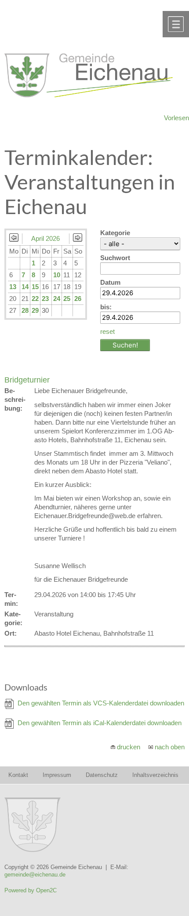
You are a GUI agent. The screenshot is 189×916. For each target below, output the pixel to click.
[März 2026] (13, 239)
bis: (106, 307)
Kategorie (115, 232)
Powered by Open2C (30, 890)
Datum (110, 282)
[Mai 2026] (77, 239)
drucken (128, 747)
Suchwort (115, 257)
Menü (176, 24)
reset (107, 331)
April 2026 (45, 238)
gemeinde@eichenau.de (34, 874)
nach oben (170, 747)
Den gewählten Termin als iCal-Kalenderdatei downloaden (100, 722)
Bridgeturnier (27, 380)
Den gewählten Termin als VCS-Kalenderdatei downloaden (101, 703)
